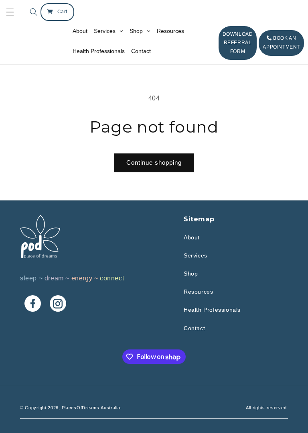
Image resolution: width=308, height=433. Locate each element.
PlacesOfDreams (80, 407)
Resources (198, 291)
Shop (191, 273)
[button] (32, 12)
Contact (194, 328)
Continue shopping (154, 162)
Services (195, 255)
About (192, 237)
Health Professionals (212, 309)
